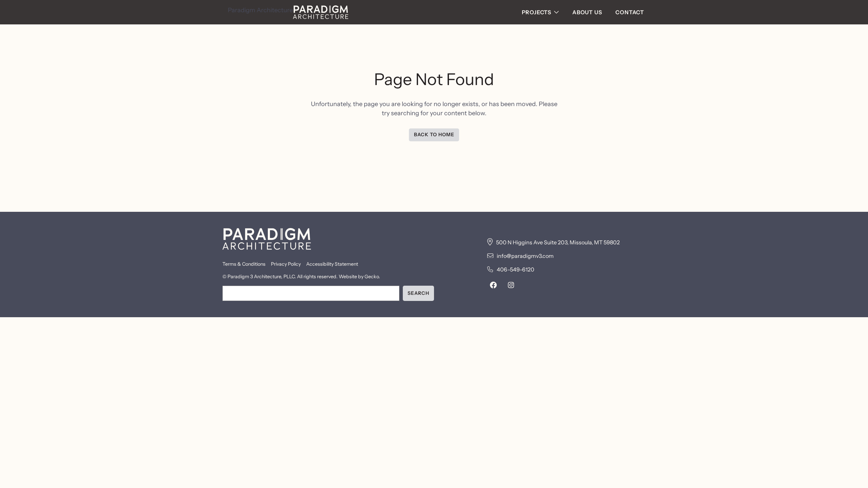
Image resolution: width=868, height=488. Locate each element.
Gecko (371, 276)
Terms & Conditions (243, 264)
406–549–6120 (515, 269)
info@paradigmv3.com (525, 255)
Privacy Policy (286, 264)
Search (418, 293)
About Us (587, 12)
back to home (434, 134)
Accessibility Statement (332, 264)
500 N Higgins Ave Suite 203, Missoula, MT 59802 (558, 242)
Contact (629, 12)
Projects (536, 12)
